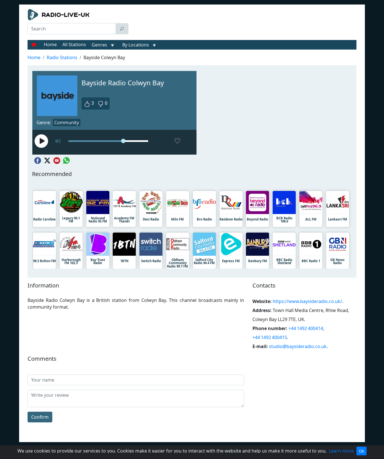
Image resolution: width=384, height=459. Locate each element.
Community (66, 122)
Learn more (341, 451)
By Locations (135, 45)
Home (50, 44)
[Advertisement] (243, 23)
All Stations (74, 44)
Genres (99, 45)
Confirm (40, 417)
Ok (361, 451)
